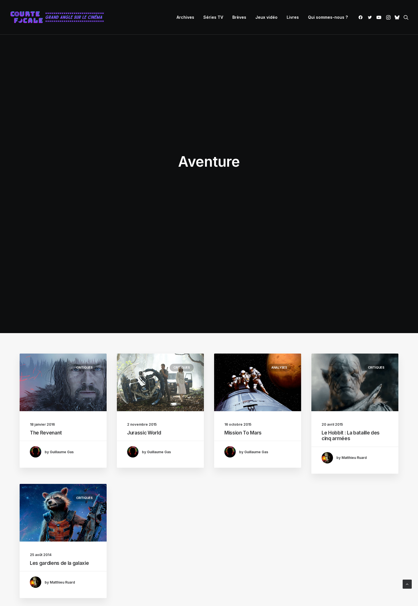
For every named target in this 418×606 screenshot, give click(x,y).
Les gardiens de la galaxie (59, 563)
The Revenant (46, 433)
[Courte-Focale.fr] (59, 17)
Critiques (84, 367)
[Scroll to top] (407, 583)
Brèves (239, 17)
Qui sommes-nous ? (328, 17)
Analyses (279, 367)
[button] (361, 17)
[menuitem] (185, 17)
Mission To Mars (243, 433)
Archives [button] (185, 17)
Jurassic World (144, 433)
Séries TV (213, 17)
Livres (293, 17)
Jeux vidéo (266, 17)
